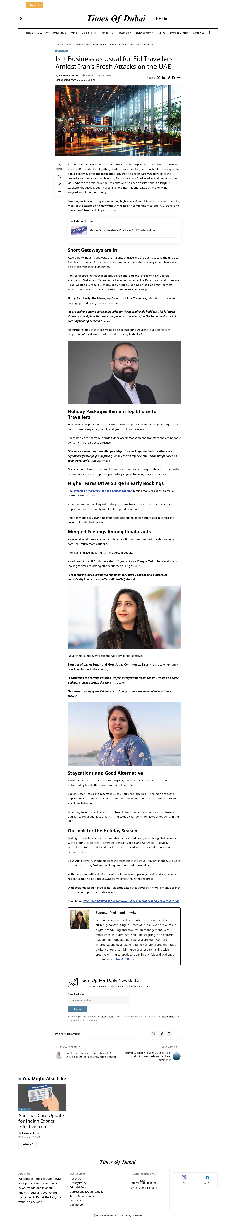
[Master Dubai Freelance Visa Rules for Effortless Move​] (79, 230)
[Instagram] (161, 19)
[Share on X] (158, 77)
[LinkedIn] (165, 19)
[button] (20, 18)
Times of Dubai (62, 44)
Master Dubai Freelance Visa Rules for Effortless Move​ (122, 230)
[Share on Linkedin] (163, 77)
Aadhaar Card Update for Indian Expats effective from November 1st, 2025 (41, 1123)
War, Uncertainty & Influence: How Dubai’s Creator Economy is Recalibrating (131, 901)
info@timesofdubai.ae (144, 1183)
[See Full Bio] (133, 959)
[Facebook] (157, 19)
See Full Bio (123, 959)
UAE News (61, 51)
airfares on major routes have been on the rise (102, 491)
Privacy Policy (168, 1016)
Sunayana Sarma (30, 1133)
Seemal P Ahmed (69, 75)
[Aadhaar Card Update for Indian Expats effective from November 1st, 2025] (42, 1097)
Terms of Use (108, 1016)
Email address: (77, 994)
